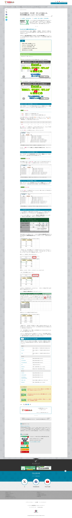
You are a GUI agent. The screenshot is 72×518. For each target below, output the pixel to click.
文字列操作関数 (46, 18)
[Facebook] (57, 1)
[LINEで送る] (6, 17)
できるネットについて (64, 1)
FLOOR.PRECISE (24, 362)
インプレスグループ (43, 502)
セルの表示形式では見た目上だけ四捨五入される (29, 48)
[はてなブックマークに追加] (6, 19)
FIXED (22, 348)
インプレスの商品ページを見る (35, 441)
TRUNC (22, 368)
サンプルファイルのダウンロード (11, 497)
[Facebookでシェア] (6, 14)
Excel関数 (14, 6)
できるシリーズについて (9, 493)
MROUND (22, 366)
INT (22, 364)
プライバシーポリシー (30, 502)
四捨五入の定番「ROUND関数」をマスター (29, 43)
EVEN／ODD (23, 380)
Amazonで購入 (25, 449)
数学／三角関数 (40, 18)
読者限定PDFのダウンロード (10, 496)
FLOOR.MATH (23, 360)
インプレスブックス (33, 507)
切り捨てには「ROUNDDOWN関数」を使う (29, 45)
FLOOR (22, 358)
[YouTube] (59, 1)
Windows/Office (9, 6)
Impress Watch (40, 507)
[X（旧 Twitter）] (55, 1)
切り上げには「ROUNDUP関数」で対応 (28, 46)
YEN (22, 353)
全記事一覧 (39, 496)
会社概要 (36, 502)
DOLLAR (22, 350)
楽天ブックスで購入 (25, 451)
